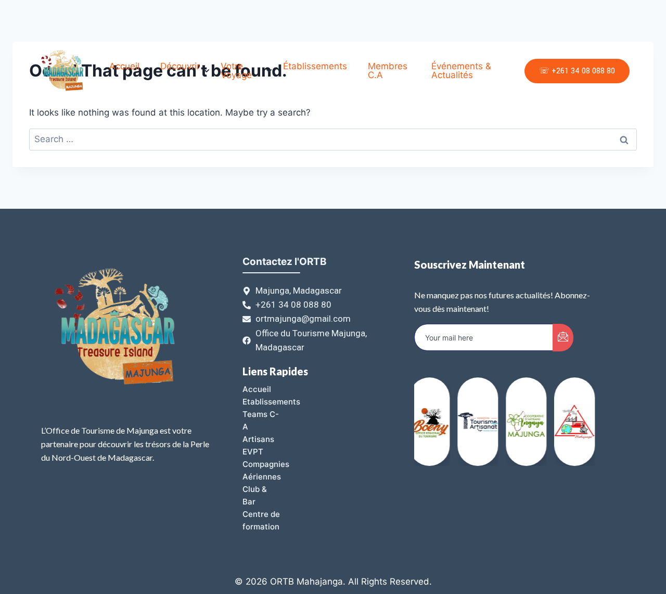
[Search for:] (333, 139)
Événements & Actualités (461, 71)
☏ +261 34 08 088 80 (577, 71)
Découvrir (180, 66)
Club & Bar (254, 495)
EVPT (252, 452)
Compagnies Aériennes (265, 470)
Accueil (124, 66)
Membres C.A (387, 71)
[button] (579, 426)
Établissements (315, 66)
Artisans (258, 439)
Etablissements (271, 402)
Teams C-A (260, 420)
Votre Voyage (236, 71)
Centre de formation (261, 520)
